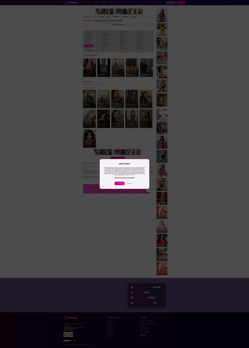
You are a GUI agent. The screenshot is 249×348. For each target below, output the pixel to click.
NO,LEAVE (129, 183)
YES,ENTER (119, 183)
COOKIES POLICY (114, 172)
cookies (132, 174)
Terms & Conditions (134, 171)
